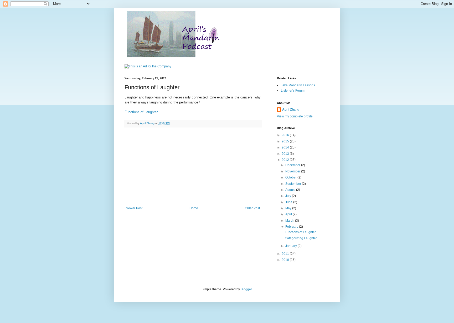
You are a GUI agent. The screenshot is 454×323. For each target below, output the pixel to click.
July (288, 196)
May (288, 208)
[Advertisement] (192, 167)
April (289, 214)
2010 (286, 260)
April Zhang (290, 109)
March (290, 220)
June (289, 202)
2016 (286, 135)
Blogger (246, 289)
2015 (286, 141)
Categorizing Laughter (301, 238)
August (290, 190)
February (292, 226)
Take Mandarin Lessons (298, 85)
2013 (286, 154)
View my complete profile (295, 116)
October (291, 177)
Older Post (252, 208)
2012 (286, 160)
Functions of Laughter (141, 112)
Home (193, 208)
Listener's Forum (293, 90)
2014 (286, 147)
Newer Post (134, 208)
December (293, 165)
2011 (286, 254)
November (293, 171)
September (293, 184)
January (291, 246)
